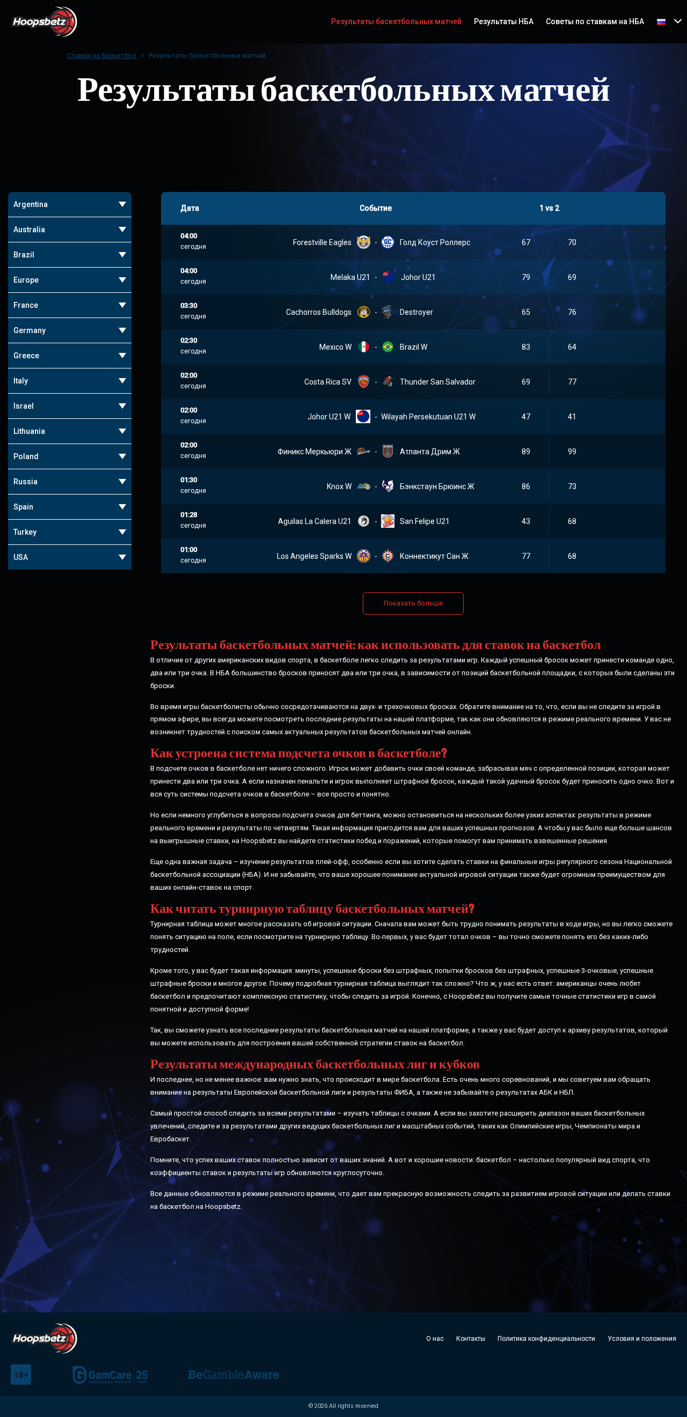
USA (20, 557)
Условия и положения (642, 1338)
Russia (25, 481)
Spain (23, 507)
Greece (26, 355)
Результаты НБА (503, 21)
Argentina (30, 204)
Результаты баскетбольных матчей (396, 21)
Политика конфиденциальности (546, 1338)
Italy (20, 381)
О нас (435, 1338)
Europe (26, 280)
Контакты (470, 1338)
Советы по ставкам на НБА (595, 21)
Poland (26, 456)
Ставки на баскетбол (101, 55)
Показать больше (413, 603)
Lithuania (29, 431)
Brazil (23, 254)
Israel (23, 406)
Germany (29, 330)
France (25, 305)
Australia (29, 229)
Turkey (24, 532)
